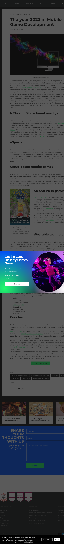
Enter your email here (11, 275)
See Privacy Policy (28, 542)
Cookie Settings (47, 540)
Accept (57, 540)
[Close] (62, 540)
